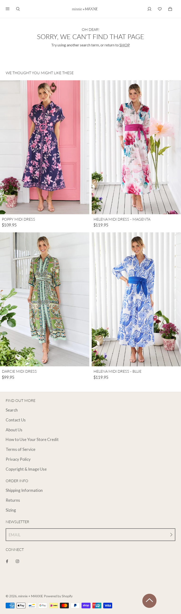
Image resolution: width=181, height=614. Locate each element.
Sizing (11, 510)
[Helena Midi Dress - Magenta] (136, 147)
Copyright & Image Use (26, 469)
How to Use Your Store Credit (32, 439)
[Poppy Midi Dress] (44, 147)
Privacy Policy (18, 459)
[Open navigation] (11, 9)
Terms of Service (20, 449)
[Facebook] (7, 561)
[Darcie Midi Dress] (44, 299)
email (15, 534)
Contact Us (16, 419)
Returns (13, 500)
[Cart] (160, 9)
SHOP (124, 45)
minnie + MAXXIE (30, 596)
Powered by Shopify (58, 596)
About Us (14, 429)
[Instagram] (17, 561)
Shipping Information (24, 490)
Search (12, 410)
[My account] (149, 9)
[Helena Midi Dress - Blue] (136, 299)
